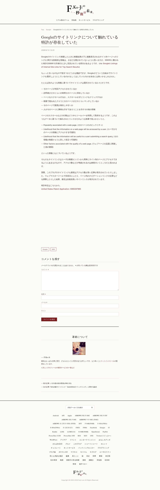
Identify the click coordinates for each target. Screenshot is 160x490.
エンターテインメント (87, 440)
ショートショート (91, 444)
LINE (62, 432)
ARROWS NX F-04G (82, 415)
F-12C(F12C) (68, 428)
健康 (67, 456)
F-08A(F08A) (102, 424)
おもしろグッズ (104, 440)
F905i (78, 428)
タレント (104, 444)
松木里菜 (54, 460)
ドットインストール (107, 361)
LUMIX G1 (71, 432)
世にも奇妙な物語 (56, 456)
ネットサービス (84, 20)
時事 (94, 456)
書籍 (100, 456)
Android (56, 415)
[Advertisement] (80, 219)
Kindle (54, 432)
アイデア (63, 440)
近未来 (107, 460)
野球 (74, 464)
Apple (70, 415)
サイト (43, 311)
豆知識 (74, 20)
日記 (88, 456)
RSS (79, 436)
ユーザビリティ (105, 452)
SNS (91, 436)
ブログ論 (52, 452)
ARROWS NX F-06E (69, 420)
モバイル (83, 452)
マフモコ (74, 452)
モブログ (93, 452)
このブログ (77, 444)
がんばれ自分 (57, 444)
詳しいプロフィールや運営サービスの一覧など (59, 368)
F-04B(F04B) (89, 424)
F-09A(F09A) (55, 428)
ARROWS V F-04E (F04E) (89, 420)
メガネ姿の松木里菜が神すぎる (61, 383)
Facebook (93, 428)
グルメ (68, 444)
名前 (43, 294)
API (63, 415)
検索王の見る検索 (72, 460)
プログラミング (98, 20)
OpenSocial (96, 432)
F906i (85, 428)
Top (42, 29)
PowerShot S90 (69, 436)
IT (109, 428)
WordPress (53, 440)
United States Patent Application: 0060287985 (61, 189)
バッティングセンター (86, 448)
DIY (80, 424)
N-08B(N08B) (83, 432)
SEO (53, 249)
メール (44, 302)
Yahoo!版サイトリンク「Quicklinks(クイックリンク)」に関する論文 (73, 387)
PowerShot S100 (55, 436)
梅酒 (61, 460)
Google (48, 29)
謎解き (91, 460)
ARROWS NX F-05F (100, 415)
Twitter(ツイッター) (103, 436)
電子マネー (83, 464)
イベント (73, 440)
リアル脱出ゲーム (62, 20)
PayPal (105, 432)
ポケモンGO (63, 452)
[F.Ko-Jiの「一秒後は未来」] (80, 10)
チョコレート (56, 448)
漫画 (84, 460)
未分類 (107, 456)
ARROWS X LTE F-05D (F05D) (64, 424)
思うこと (75, 456)
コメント (45, 269)
